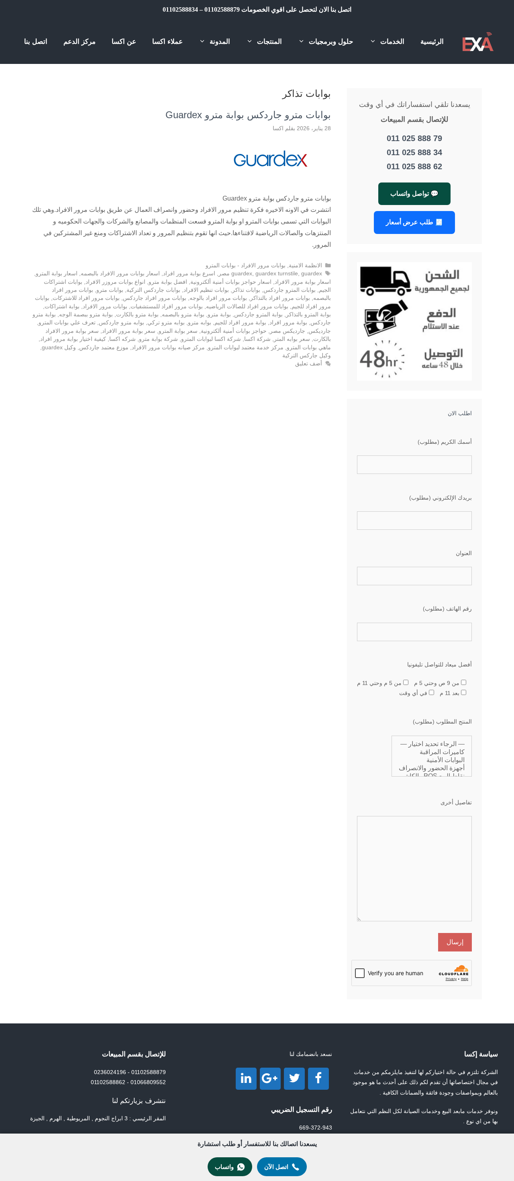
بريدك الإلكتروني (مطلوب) (440, 497)
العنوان (464, 553)
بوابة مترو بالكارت (137, 315)
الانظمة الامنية (305, 265)
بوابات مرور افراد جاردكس (154, 298)
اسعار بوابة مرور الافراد (303, 282)
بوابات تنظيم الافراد (206, 290)
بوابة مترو (219, 315)
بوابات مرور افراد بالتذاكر (280, 298)
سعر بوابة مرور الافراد (128, 331)
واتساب (224, 1166)
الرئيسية (432, 41)
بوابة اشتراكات (62, 306)
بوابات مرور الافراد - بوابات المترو (246, 265)
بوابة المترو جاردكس (258, 315)
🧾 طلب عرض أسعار (414, 222)
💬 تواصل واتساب (414, 193)
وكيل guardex (59, 347)
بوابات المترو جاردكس (289, 290)
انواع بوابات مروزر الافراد (115, 282)
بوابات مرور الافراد (105, 306)
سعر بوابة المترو (178, 331)
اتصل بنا (35, 41)
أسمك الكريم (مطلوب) (445, 442)
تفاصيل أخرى (456, 802)
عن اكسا (124, 41)
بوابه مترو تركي (166, 323)
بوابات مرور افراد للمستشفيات (167, 306)
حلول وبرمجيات (331, 41)
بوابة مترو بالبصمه (183, 315)
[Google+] (270, 1079)
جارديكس (319, 331)
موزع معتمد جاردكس (103, 347)
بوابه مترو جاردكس (121, 323)
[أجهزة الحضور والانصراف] (431, 768)
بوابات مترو (109, 290)
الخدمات (392, 41)
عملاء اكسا (167, 41)
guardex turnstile (276, 274)
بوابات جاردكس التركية (153, 290)
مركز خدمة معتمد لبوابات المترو (246, 347)
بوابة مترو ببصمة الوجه (86, 315)
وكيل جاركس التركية (306, 356)
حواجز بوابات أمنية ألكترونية (234, 331)
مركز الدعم (79, 41)
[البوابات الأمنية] (431, 760)
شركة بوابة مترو (158, 339)
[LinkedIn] (246, 1079)
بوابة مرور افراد (288, 323)
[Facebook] (318, 1079)
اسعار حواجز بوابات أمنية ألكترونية (230, 282)
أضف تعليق (308, 364)
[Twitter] (294, 1079)
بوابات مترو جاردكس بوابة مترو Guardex (248, 114)
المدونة (220, 41)
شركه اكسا (122, 339)
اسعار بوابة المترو (57, 274)
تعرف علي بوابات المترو (67, 323)
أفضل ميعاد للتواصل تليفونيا (439, 664)
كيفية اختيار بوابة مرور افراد (73, 339)
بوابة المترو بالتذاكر (308, 315)
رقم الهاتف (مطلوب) (447, 608)
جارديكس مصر (287, 331)
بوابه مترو (199, 323)
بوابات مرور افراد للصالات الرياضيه (247, 306)
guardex (241, 274)
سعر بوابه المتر (292, 339)
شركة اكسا (257, 339)
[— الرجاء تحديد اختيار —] (431, 744)
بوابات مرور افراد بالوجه (218, 298)
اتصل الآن (276, 1166)
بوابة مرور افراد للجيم (240, 323)
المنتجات (269, 41)
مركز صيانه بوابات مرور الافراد (168, 347)
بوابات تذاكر (246, 290)
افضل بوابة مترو (168, 282)
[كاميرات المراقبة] (431, 752)
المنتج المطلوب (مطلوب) (442, 721)
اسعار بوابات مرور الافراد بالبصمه (120, 274)
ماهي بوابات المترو (309, 347)
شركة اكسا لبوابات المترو (211, 339)
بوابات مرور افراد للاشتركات (86, 298)
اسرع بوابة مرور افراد (189, 274)
